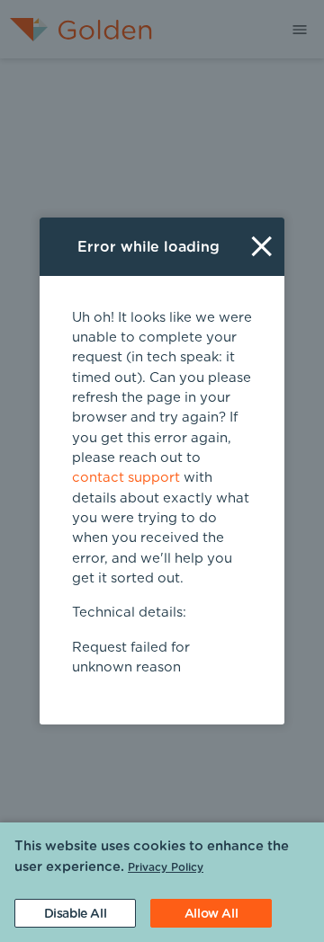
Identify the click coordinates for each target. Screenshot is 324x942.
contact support (126, 477)
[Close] (261, 247)
